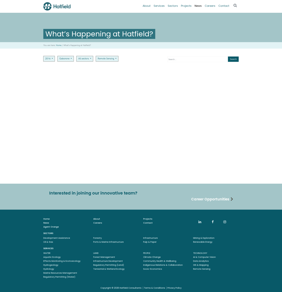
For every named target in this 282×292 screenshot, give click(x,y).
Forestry (97, 238)
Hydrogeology (50, 265)
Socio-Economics (152, 268)
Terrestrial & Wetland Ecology (109, 268)
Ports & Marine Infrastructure (108, 241)
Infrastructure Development (108, 261)
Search (233, 59)
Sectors (173, 6)
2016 (48, 58)
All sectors (83, 58)
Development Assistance (56, 238)
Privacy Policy (174, 287)
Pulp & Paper (150, 241)
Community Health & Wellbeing (159, 261)
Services (159, 6)
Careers (210, 6)
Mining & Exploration (203, 238)
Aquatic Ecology (52, 257)
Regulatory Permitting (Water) (59, 276)
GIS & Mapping (201, 265)
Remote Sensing (106, 58)
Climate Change (152, 257)
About (147, 6)
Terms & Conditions (154, 287)
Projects (186, 6)
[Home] (56, 6)
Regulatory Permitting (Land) (108, 265)
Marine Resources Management (60, 272)
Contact (223, 6)
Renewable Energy (202, 241)
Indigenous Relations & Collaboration (163, 265)
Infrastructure (150, 238)
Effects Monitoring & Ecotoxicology (61, 261)
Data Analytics (201, 261)
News (198, 6)
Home (46, 218)
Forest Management (104, 257)
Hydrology (48, 268)
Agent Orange (51, 226)
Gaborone (64, 58)
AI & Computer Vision (204, 257)
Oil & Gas (48, 241)
